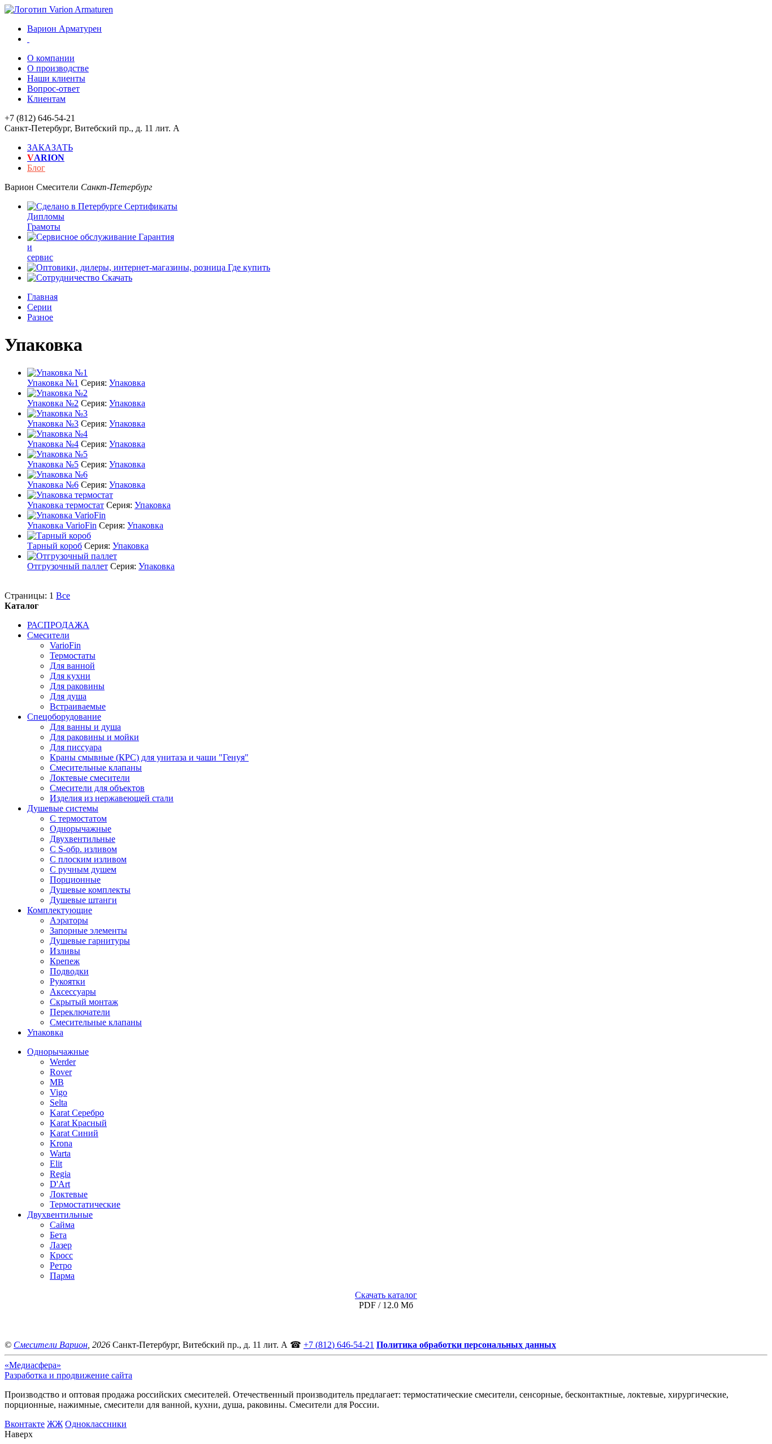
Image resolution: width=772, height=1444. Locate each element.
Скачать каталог (386, 1295)
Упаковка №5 (53, 464)
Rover (61, 1072)
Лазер (61, 1245)
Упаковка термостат (65, 505)
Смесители (48, 635)
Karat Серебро (77, 1113)
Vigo (58, 1092)
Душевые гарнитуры (90, 941)
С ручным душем (83, 869)
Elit (56, 1163)
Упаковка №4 (53, 444)
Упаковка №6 (53, 484)
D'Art (60, 1184)
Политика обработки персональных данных (466, 1345)
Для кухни (70, 676)
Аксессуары (73, 991)
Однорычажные (80, 828)
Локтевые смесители (90, 778)
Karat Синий (74, 1133)
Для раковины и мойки (94, 737)
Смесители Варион (51, 1345)
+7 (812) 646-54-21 (338, 1345)
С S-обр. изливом (83, 849)
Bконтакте (25, 1424)
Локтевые (69, 1194)
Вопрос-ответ (53, 88)
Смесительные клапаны (96, 767)
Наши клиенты (56, 78)
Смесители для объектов (97, 788)
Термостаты (73, 655)
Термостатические (85, 1204)
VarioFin (65, 645)
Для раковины (77, 686)
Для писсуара (76, 747)
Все (63, 595)
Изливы (65, 951)
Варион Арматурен (64, 28)
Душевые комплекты (90, 890)
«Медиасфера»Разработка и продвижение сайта (68, 1370)
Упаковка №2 (53, 403)
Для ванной (72, 666)
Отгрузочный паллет (67, 566)
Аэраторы (69, 920)
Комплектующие (59, 910)
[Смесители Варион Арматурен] (59, 9)
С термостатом (78, 818)
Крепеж (65, 961)
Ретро (61, 1265)
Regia (60, 1174)
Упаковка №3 (53, 423)
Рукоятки (67, 981)
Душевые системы (62, 808)
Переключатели (80, 1012)
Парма (62, 1275)
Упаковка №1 (53, 383)
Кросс (61, 1255)
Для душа (68, 696)
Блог (36, 168)
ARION (45, 157)
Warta (60, 1153)
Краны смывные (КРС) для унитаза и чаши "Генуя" (149, 757)
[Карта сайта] (28, 39)
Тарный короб (54, 546)
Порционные (75, 879)
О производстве (58, 68)
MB (57, 1082)
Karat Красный (78, 1123)
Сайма (62, 1225)
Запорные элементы (88, 930)
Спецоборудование (64, 716)
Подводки (69, 971)
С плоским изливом (88, 859)
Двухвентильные (82, 839)
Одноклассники (96, 1424)
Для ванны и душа (85, 727)
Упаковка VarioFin (62, 525)
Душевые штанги (83, 900)
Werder (63, 1062)
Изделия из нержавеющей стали (112, 798)
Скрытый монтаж (84, 1002)
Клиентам (46, 99)
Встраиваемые (78, 706)
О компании (51, 58)
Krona (61, 1143)
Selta (58, 1102)
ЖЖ (55, 1424)
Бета (58, 1235)
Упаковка (127, 383)
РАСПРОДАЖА (58, 625)
